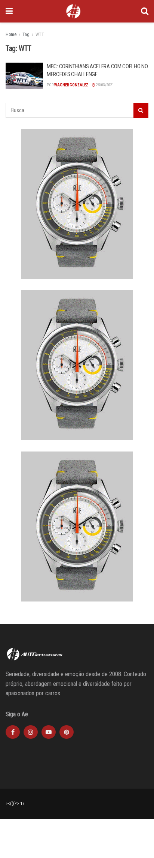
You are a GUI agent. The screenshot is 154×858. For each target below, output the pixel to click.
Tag (26, 34)
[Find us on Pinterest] (66, 732)
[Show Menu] (9, 11)
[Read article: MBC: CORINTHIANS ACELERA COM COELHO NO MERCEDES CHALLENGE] (24, 76)
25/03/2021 (104, 85)
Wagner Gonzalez (71, 85)
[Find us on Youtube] (48, 732)
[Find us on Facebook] (13, 732)
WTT (40, 34)
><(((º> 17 (15, 803)
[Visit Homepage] (73, 11)
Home (11, 34)
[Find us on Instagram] (31, 732)
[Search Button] (144, 11)
